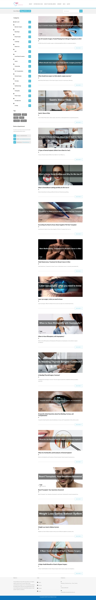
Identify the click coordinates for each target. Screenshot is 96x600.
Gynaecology (22, 66)
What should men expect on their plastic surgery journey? (54, 76)
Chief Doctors (17, 114)
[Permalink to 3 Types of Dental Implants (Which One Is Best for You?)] (60, 147)
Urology (22, 105)
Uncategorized (23, 100)
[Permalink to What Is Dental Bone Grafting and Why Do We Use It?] (60, 184)
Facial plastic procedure (23, 56)
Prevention (16, 120)
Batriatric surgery (23, 27)
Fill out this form (25, 142)
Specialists (23, 120)
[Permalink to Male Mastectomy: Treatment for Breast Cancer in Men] (60, 259)
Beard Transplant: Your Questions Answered (51, 490)
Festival (21, 117)
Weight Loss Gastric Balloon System (48, 527)
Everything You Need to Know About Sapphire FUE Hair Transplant (57, 225)
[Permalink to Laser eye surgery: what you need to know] (60, 296)
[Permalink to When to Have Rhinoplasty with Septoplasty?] (60, 333)
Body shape (23, 31)
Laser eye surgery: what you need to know (50, 299)
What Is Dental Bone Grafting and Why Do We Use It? (53, 187)
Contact (40, 588)
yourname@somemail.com (25, 139)
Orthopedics (22, 90)
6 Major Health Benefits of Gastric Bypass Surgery (52, 564)
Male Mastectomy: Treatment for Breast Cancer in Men (54, 262)
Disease (16, 117)
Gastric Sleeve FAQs (44, 113)
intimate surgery (22, 76)
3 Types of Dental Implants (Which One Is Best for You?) (54, 150)
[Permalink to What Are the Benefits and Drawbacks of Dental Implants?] (60, 450)
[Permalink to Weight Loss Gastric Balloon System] (60, 524)
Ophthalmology (23, 86)
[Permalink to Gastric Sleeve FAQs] (60, 110)
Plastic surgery (22, 95)
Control (24, 114)
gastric (22, 61)
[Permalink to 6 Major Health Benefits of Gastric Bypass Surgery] (60, 561)
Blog (18, 11)
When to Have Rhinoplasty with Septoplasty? (51, 336)
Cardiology (22, 41)
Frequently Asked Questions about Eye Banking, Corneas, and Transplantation (56, 414)
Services (40, 585)
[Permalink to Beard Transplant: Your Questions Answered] (60, 487)
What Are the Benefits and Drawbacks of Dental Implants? (55, 452)
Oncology (22, 81)
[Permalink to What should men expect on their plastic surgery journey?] (60, 73)
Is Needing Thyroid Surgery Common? (49, 375)
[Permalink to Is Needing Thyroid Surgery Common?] (60, 372)
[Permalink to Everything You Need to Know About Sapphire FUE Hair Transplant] (60, 222)
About (39, 582)
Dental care (23, 46)
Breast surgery (23, 36)
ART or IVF (22, 22)
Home (14, 11)
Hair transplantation (23, 71)
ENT (22, 51)
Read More (78, 47)
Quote (39, 591)
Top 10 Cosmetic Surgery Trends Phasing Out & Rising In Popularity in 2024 (60, 39)
